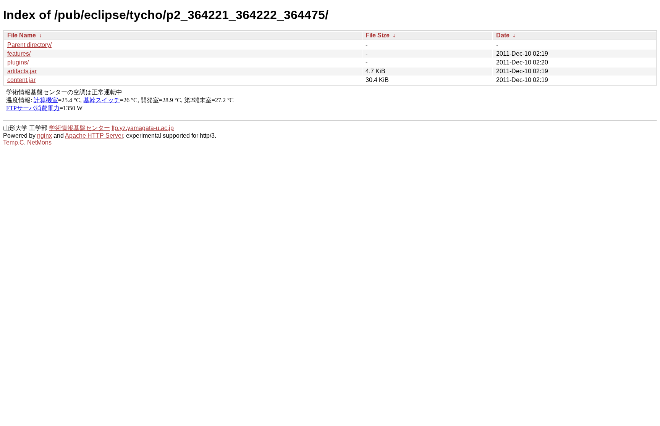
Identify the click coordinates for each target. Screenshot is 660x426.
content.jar (21, 80)
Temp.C (13, 142)
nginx (44, 135)
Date (503, 35)
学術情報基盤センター (79, 128)
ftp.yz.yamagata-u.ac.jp (143, 128)
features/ (19, 53)
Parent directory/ (29, 45)
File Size (378, 35)
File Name (21, 35)
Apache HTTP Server (94, 135)
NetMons (39, 142)
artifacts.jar (22, 71)
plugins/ (18, 62)
